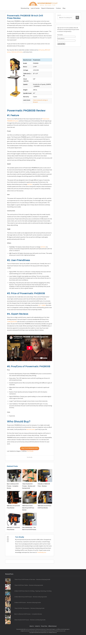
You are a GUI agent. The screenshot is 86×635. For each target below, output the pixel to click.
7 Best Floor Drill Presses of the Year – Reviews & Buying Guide (32, 579)
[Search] (77, 17)
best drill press (30, 429)
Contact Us (37, 626)
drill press (41, 50)
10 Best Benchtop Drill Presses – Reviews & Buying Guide (30, 597)
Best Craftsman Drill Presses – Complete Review (28, 614)
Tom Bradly (30, 451)
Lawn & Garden (35, 8)
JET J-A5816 (42, 305)
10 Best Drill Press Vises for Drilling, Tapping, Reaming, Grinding (32, 591)
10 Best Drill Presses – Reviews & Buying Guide (27, 602)
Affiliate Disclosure (52, 626)
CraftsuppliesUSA (12, 321)
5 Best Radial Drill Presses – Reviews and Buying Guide (29, 620)
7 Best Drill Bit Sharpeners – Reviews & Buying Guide (29, 608)
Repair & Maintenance (47, 8)
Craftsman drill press (17, 52)
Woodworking (25, 8)
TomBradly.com (41, 552)
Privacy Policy (44, 626)
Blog (64, 8)
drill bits (29, 184)
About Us (32, 626)
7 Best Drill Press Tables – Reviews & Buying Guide (28, 585)
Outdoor (58, 8)
